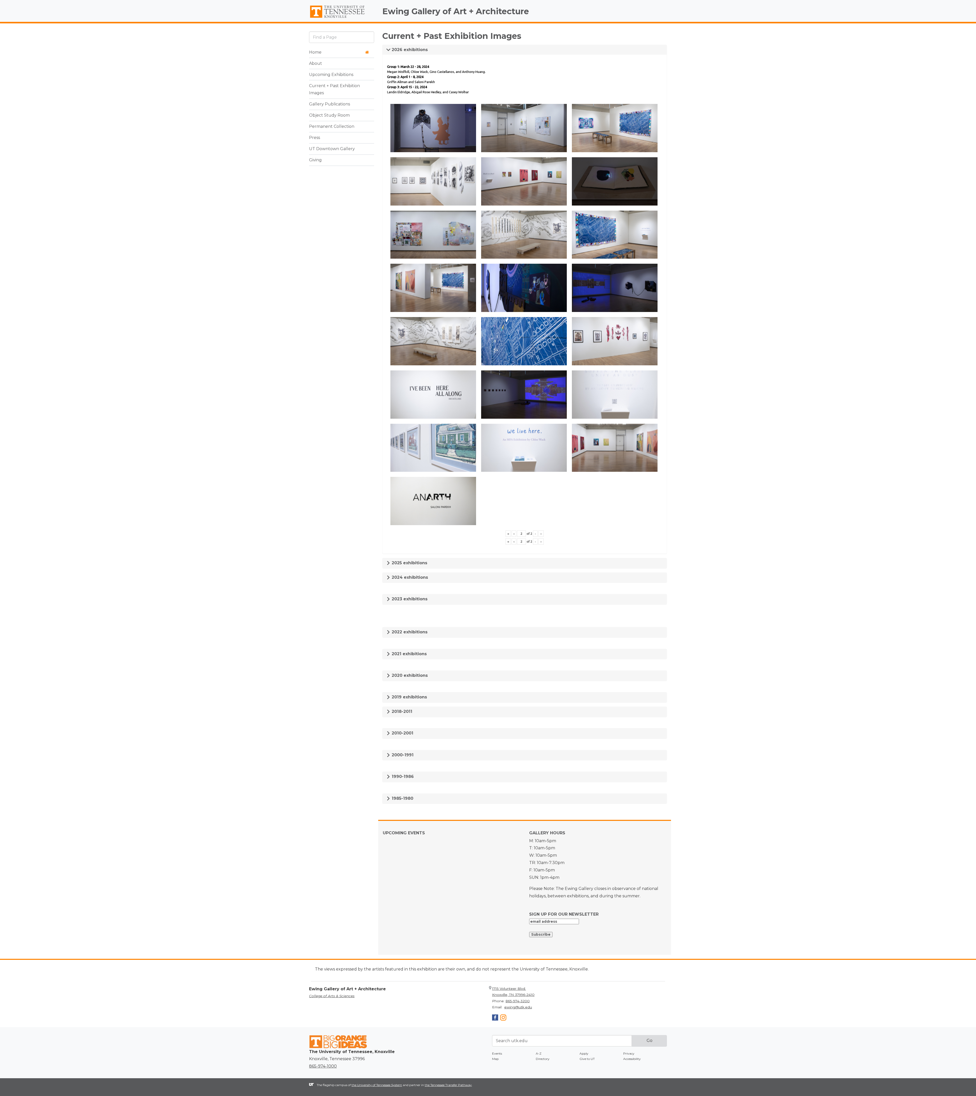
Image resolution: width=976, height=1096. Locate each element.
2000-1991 (402, 755)
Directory (543, 1059)
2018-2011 (401, 711)
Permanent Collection (331, 126)
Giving (315, 160)
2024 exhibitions (409, 577)
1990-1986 (402, 776)
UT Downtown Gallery (332, 149)
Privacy (628, 1053)
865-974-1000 (323, 1066)
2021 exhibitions (408, 653)
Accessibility (632, 1059)
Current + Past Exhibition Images (334, 89)
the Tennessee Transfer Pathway (448, 1085)
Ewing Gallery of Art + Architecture (455, 11)
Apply (584, 1053)
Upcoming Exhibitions (331, 74)
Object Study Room (329, 115)
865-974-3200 (518, 1001)
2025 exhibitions (408, 562)
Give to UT (587, 1059)
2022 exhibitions (409, 632)
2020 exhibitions (409, 675)
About (315, 63)
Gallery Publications (329, 104)
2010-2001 (401, 733)
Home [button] (315, 52)
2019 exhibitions (408, 697)
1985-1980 (401, 798)
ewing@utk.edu (518, 1007)
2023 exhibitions (409, 599)
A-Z (538, 1053)
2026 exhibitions (409, 49)
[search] (341, 37)
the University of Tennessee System (377, 1085)
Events (497, 1053)
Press (314, 137)
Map (495, 1059)
